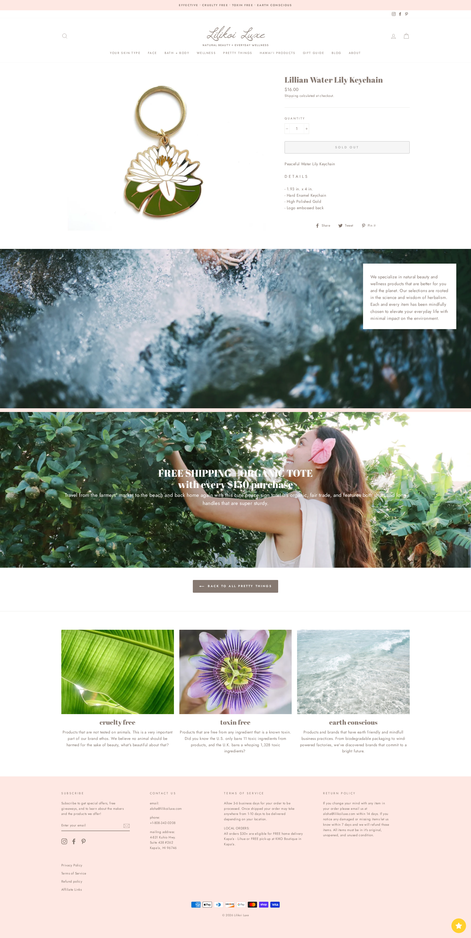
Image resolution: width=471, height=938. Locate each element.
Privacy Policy (71, 865)
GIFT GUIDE (313, 53)
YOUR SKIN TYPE (125, 53)
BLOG (336, 53)
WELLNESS (206, 53)
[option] (235, 5)
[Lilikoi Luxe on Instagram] (64, 841)
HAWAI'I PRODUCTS (278, 53)
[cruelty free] (117, 672)
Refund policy (71, 881)
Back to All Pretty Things (239, 586)
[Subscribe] (126, 825)
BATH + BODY (177, 53)
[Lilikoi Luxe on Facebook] (74, 841)
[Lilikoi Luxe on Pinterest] (83, 841)
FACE (152, 53)
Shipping (291, 95)
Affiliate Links (71, 889)
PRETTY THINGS (237, 53)
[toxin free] (235, 672)
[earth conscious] (353, 672)
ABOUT (355, 53)
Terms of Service (73, 873)
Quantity (295, 118)
